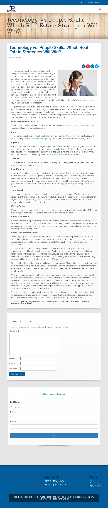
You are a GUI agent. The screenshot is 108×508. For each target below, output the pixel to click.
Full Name (15, 402)
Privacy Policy (95, 486)
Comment (14, 331)
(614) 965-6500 (94, 2)
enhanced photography (41, 139)
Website (13, 369)
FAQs (92, 481)
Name (12, 359)
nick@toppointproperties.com (58, 484)
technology (41, 90)
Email (12, 364)
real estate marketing (55, 154)
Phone (13, 421)
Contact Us (94, 483)
